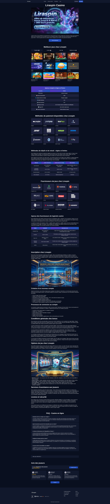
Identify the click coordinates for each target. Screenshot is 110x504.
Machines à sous (72, 50)
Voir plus (55, 482)
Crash (60, 50)
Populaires (36, 50)
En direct (48, 50)
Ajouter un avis (73, 467)
